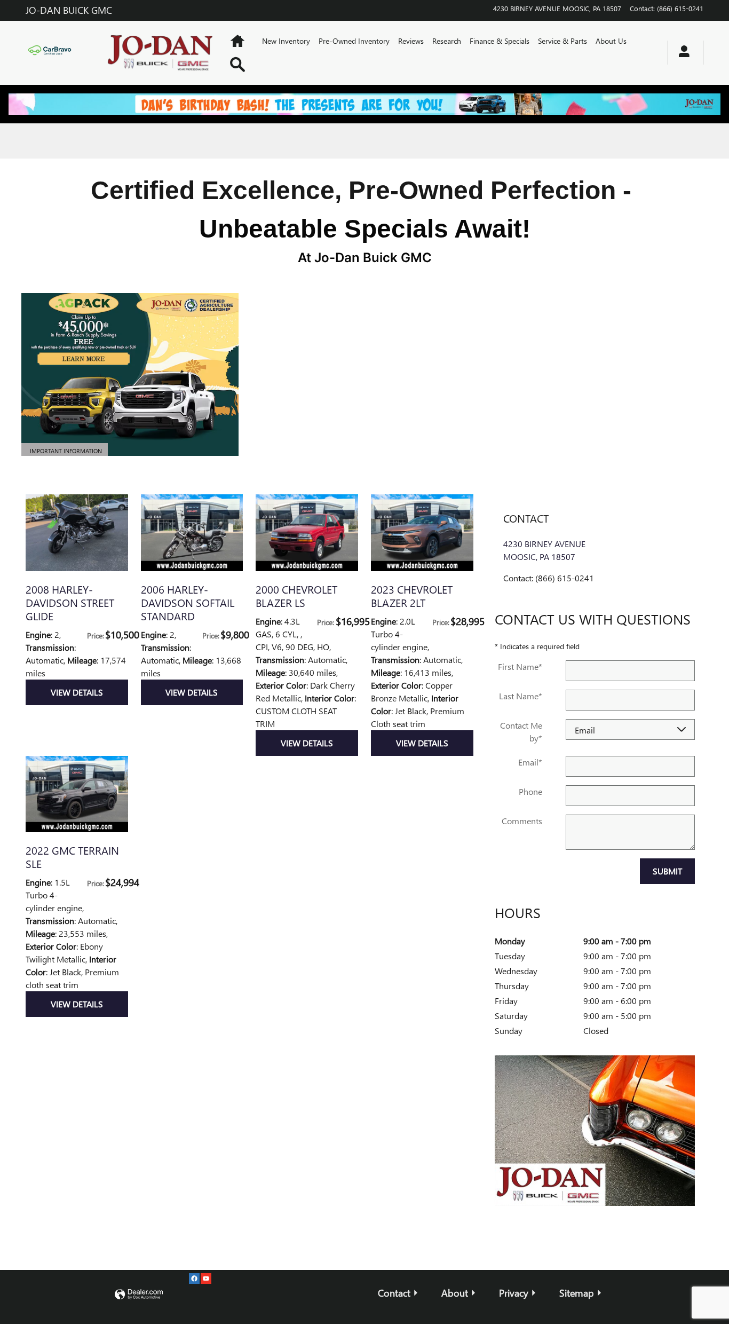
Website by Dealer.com (139, 1294)
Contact (394, 1292)
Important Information (66, 451)
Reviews (411, 41)
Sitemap (576, 1292)
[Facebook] (194, 1278)
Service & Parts (562, 41)
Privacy (513, 1292)
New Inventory (286, 41)
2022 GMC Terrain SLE (72, 856)
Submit (667, 871)
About (454, 1292)
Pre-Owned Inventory (354, 41)
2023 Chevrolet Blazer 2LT (412, 595)
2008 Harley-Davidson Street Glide (70, 602)
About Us (611, 41)
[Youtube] (206, 1278)
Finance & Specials (499, 41)
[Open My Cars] (681, 53)
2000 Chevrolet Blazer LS (296, 595)
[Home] (57, 52)
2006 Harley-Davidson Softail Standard (187, 602)
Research (446, 41)
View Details (77, 692)
